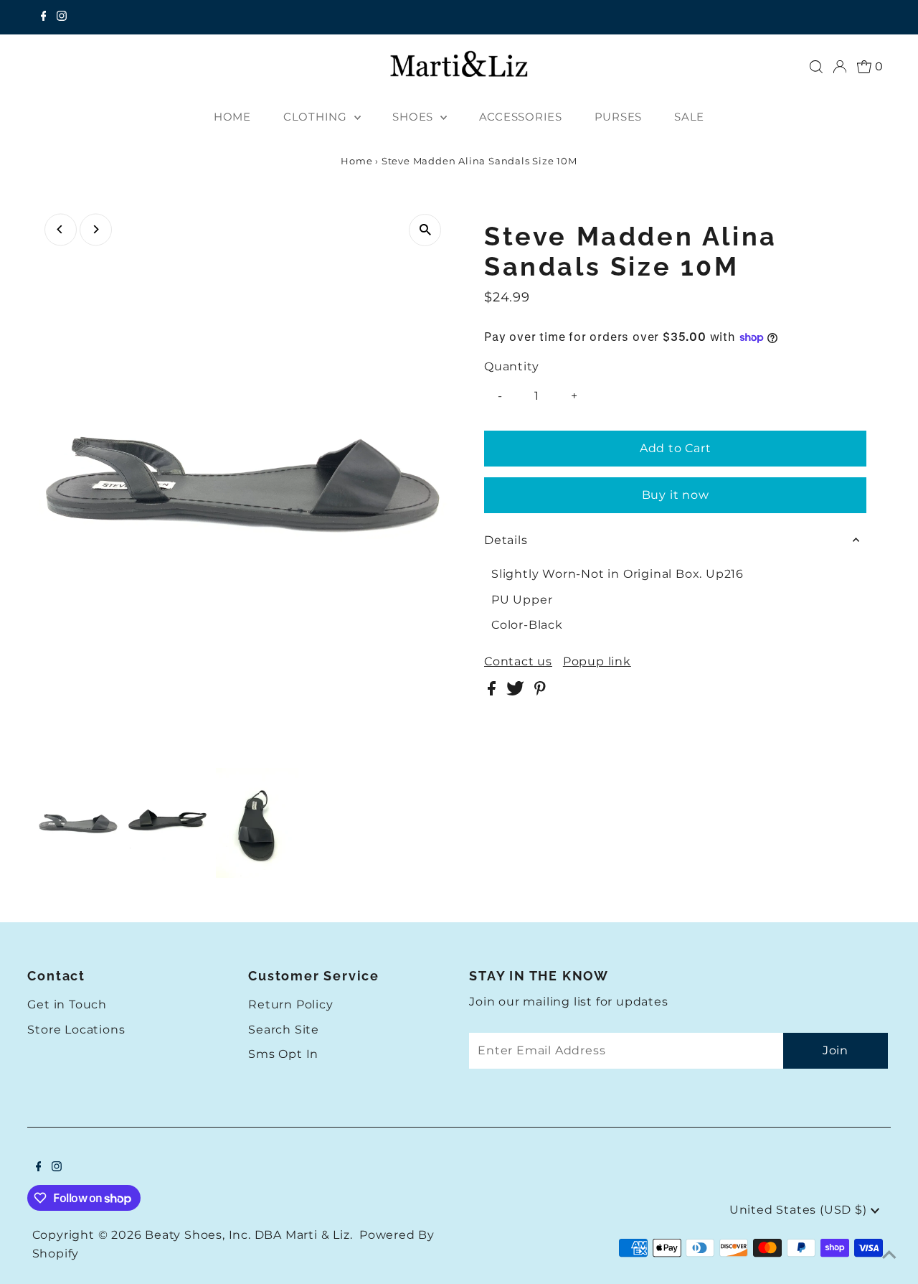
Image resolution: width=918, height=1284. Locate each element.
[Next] (96, 229)
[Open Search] (816, 66)
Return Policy (290, 1004)
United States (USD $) (800, 1210)
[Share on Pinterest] (540, 691)
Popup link (597, 661)
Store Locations (76, 1029)
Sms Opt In (283, 1054)
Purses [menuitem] (619, 116)
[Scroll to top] (889, 1255)
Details (506, 540)
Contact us (518, 661)
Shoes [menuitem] (414, 116)
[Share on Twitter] (516, 691)
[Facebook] (43, 17)
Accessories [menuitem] (520, 116)
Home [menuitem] (232, 116)
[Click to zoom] (425, 230)
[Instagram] (61, 17)
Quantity (511, 366)
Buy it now (675, 495)
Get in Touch (67, 1004)
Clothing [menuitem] (317, 116)
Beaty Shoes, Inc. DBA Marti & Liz (247, 1235)
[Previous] (60, 229)
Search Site (283, 1029)
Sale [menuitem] (689, 116)
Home (356, 161)
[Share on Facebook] (493, 691)
